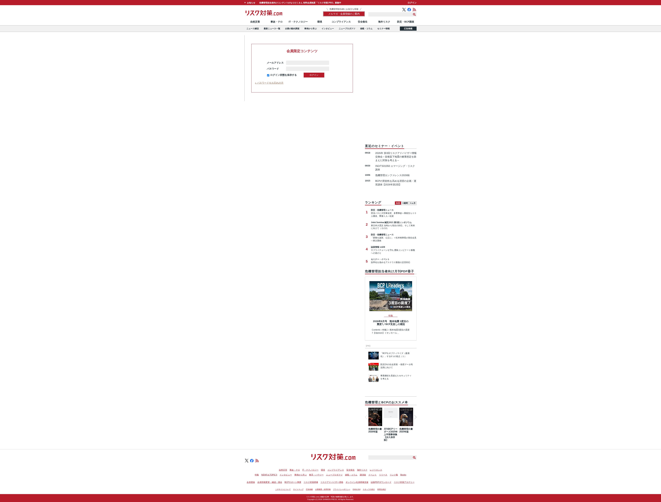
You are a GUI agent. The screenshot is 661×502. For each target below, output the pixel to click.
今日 (398, 203)
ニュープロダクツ (347, 28)
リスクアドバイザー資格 (332, 482)
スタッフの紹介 (369, 489)
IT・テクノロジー (298, 21)
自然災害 (255, 21)
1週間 (405, 203)
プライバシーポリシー (341, 489)
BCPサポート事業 (293, 482)
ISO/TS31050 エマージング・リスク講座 (395, 168)
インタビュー (328, 28)
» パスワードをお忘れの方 (269, 82)
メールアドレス (275, 62)
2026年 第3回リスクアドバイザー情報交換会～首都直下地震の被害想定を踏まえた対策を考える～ (396, 157)
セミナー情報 (383, 28)
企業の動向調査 (292, 28)
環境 (319, 21)
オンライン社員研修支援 (357, 482)
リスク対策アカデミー (404, 482)
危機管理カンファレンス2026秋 (392, 175)
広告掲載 (408, 28)
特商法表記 (381, 489)
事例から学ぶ (310, 28)
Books (403, 475)
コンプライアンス (341, 21)
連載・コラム (366, 28)
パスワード (275, 68)
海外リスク (384, 21)
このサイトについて (283, 489)
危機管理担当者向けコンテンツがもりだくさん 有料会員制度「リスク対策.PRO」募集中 (300, 3)
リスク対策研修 (311, 482)
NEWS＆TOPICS (269, 475)
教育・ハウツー (316, 475)
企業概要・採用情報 (323, 489)
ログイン (412, 2)
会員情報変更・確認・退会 (269, 482)
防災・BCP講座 (405, 21)
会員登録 (251, 482)
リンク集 (394, 475)
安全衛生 (363, 21)
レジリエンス (376, 470)
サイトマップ (298, 489)
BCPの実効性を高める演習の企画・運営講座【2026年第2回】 (395, 183)
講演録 (363, 475)
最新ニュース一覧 (272, 28)
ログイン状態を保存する (283, 75)
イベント (372, 475)
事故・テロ (277, 21)
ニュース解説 (252, 28)
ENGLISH (356, 489)
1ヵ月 (413, 203)
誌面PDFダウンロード (381, 482)
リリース (383, 475)
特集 (257, 475)
